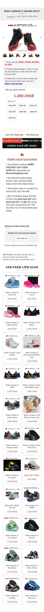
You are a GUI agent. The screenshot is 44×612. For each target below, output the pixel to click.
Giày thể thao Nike (21, 257)
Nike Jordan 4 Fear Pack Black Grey (31, 386)
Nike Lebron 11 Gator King (31, 566)
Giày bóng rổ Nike (9, 257)
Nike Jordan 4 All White (12, 354)
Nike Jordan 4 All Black (32, 323)
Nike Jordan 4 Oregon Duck (12, 446)
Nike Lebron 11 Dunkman (12, 566)
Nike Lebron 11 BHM (31, 506)
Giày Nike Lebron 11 (27, 255)
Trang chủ (10, 17)
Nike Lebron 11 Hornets (31, 596)
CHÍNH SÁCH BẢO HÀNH (32, 140)
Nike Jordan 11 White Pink (12, 323)
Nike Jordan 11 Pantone (12, 293)
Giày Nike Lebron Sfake (10, 259)
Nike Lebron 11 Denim (31, 536)
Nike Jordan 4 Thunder (12, 476)
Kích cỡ (11, 101)
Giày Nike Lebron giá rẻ (27, 259)
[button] (3, 37)
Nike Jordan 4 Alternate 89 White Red (31, 355)
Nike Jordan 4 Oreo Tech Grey (31, 446)
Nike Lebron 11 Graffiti (12, 596)
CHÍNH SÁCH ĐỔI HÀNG (22, 145)
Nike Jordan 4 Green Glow (12, 416)
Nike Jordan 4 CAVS (12, 386)
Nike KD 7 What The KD (12, 506)
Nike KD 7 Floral (31, 475)
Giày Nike (17, 255)
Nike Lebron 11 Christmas (12, 536)
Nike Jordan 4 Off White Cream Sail (32, 416)
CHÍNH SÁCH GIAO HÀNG (12, 140)
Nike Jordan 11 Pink (31, 293)
